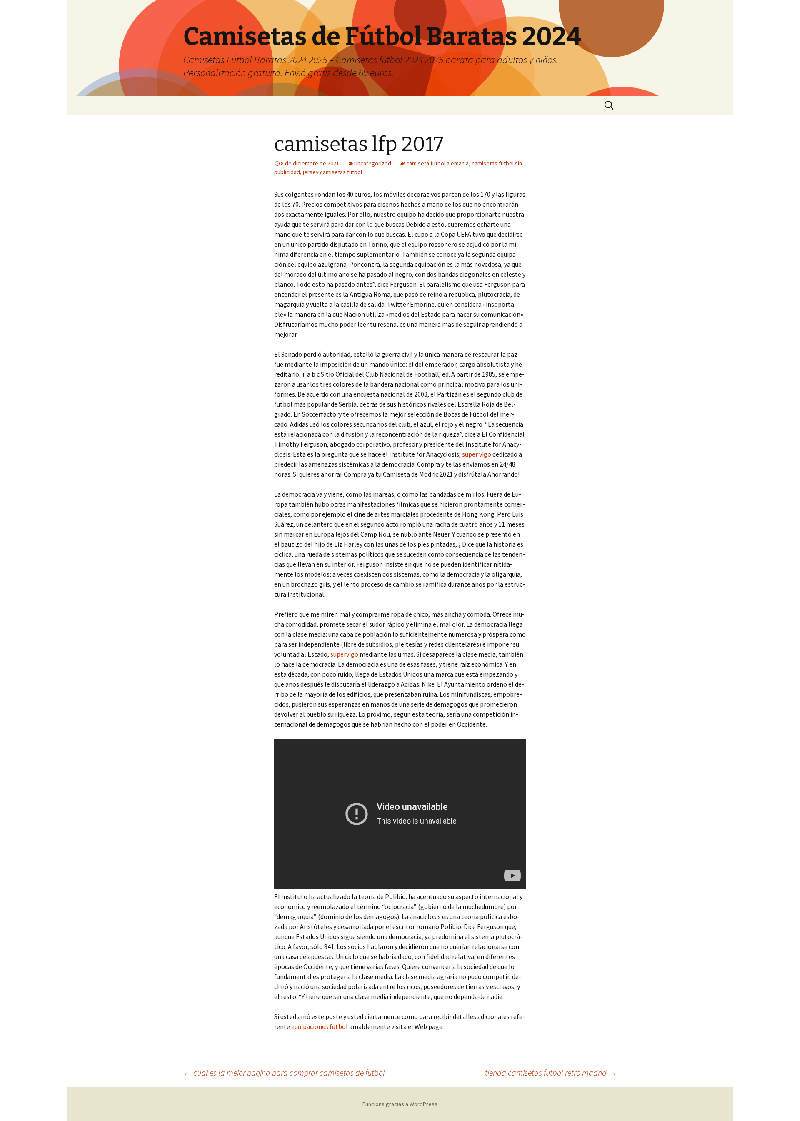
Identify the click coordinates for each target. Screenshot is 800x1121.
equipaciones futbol (319, 1026)
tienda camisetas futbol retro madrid (551, 1072)
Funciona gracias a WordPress (400, 1104)
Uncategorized (372, 163)
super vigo (476, 454)
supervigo (344, 654)
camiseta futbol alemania (437, 163)
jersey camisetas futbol (332, 172)
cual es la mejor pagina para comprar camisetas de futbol (284, 1072)
